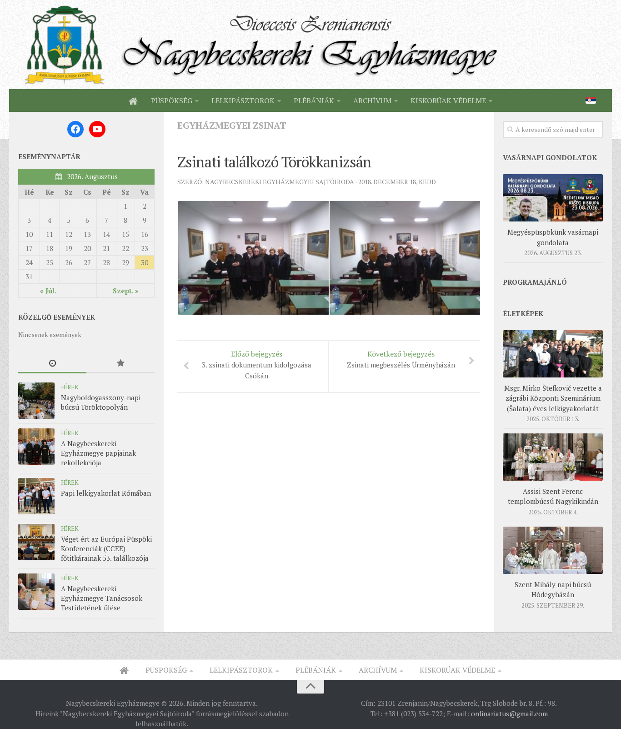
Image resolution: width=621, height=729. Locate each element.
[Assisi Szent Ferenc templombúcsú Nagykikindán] (553, 457)
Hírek (70, 387)
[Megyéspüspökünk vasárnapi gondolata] (553, 197)
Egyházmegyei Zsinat (231, 125)
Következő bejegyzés (401, 359)
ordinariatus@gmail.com (509, 713)
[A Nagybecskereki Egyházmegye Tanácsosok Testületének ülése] (36, 591)
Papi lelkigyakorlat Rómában (106, 493)
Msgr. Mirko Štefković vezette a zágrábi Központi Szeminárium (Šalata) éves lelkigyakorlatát (553, 398)
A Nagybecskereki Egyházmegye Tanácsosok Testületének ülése (101, 598)
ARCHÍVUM (372, 101)
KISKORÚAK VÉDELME (448, 101)
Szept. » (126, 290)
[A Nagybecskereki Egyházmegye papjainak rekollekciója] (36, 446)
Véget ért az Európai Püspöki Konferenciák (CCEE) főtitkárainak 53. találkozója (106, 548)
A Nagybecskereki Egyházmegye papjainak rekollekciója (98, 453)
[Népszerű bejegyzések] (120, 363)
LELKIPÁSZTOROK (243, 101)
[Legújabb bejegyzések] (52, 363)
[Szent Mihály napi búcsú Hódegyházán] (553, 550)
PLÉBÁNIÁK (314, 101)
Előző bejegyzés (256, 364)
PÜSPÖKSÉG (171, 101)
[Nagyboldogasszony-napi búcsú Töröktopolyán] (36, 400)
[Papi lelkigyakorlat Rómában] (36, 496)
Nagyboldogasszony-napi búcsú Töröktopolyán (100, 402)
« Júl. (48, 290)
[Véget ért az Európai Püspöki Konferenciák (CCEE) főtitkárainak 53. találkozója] (36, 542)
